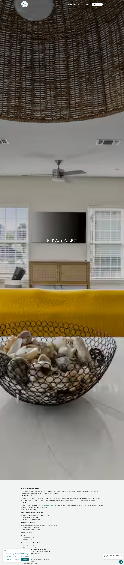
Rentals (70, 4)
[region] (17, 555)
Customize (8, 559)
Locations (88, 4)
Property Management (78, 4)
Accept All (25, 559)
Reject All (17, 559)
